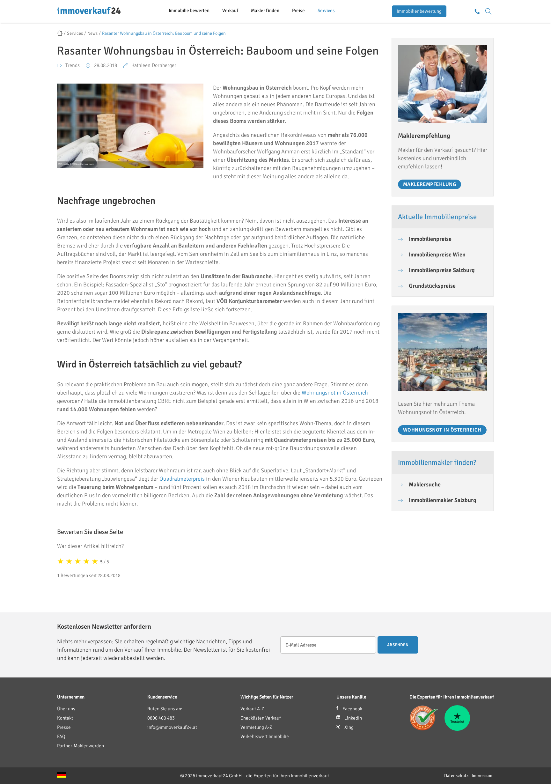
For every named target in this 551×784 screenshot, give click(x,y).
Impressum (482, 775)
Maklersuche (425, 484)
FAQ (61, 736)
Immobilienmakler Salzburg (442, 500)
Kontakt (65, 718)
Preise (298, 10)
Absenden (397, 644)
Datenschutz (456, 775)
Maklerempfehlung (429, 184)
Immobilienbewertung (419, 11)
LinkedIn (352, 718)
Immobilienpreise (430, 238)
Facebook (352, 709)
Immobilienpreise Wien (437, 254)
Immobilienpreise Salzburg (442, 270)
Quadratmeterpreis (182, 478)
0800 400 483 (161, 718)
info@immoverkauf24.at (172, 727)
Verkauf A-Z (252, 709)
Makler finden (265, 10)
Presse (64, 727)
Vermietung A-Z (256, 727)
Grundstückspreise (432, 285)
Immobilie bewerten (189, 10)
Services (326, 10)
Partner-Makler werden (80, 746)
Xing (348, 727)
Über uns (66, 709)
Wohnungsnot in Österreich (335, 392)
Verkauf (230, 10)
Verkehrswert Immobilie (264, 736)
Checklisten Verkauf (260, 718)
